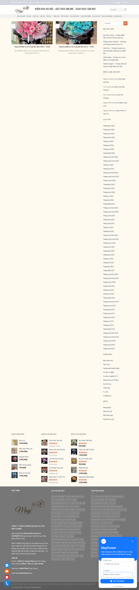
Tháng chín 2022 (109, 247)
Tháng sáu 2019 (108, 313)
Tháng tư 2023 (108, 227)
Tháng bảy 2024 (109, 188)
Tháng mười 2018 (109, 341)
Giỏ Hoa (42, 16)
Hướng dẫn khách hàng (111, 368)
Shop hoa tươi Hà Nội (110, 380)
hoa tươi (122, 519)
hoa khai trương (56, 509)
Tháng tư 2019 (108, 321)
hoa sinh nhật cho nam (58, 513)
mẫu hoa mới (55, 552)
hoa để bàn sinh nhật (74, 532)
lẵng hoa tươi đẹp (57, 549)
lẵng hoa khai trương (79, 542)
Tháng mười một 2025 (111, 161)
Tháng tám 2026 (109, 126)
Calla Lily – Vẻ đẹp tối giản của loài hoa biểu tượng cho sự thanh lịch (114, 50)
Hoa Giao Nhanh (107, 16)
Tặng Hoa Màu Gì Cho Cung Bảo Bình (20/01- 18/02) (32, 47)
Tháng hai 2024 (108, 200)
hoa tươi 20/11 (95, 523)
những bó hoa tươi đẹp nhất (69, 552)
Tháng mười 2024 (109, 180)
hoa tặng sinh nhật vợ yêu (59, 532)
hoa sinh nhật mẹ (57, 516)
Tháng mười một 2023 (111, 212)
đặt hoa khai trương (68, 559)
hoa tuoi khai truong (57, 519)
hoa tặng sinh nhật (57, 526)
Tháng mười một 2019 (111, 302)
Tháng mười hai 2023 (110, 208)
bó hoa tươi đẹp (71, 500)
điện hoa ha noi (56, 559)
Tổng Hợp (106, 388)
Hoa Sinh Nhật (74, 16)
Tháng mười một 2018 (111, 337)
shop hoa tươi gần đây (58, 556)
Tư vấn (105, 392)
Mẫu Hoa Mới (21, 16)
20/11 (93, 496)
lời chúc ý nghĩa (108, 372)
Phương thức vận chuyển (37, 584)
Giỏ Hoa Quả (65, 16)
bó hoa (68, 496)
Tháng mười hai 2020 (110, 274)
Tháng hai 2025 (108, 169)
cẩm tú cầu (112, 503)
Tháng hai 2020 (108, 294)
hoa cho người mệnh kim (108, 509)
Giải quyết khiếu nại (54, 584)
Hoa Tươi (106, 364)
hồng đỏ (62, 536)
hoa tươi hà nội (95, 529)
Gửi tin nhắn (118, 581)
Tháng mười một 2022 (111, 239)
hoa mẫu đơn (106, 513)
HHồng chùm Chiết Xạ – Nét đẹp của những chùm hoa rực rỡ (114, 43)
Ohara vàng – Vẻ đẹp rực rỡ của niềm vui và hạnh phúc (114, 58)
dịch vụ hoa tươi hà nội (72, 506)
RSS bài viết (107, 411)
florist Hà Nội (110, 506)
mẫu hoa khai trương (78, 549)
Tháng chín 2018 (109, 345)
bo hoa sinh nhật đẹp (58, 496)
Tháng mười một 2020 (111, 278)
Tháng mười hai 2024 (110, 173)
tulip (81, 556)
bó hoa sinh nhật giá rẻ (58, 500)
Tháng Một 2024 (109, 204)
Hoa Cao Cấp (96, 16)
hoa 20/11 (119, 506)
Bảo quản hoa (108, 360)
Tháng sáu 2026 (108, 134)
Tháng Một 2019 (109, 329)
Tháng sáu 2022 (108, 255)
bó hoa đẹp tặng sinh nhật (99, 503)
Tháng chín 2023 (109, 216)
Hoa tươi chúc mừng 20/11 (99, 526)
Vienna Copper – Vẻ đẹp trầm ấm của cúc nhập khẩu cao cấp (115, 65)
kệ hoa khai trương (96, 546)
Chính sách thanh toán (85, 584)
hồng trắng (55, 536)
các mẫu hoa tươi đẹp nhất (77, 503)
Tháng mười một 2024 (111, 177)
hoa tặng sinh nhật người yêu (73, 526)
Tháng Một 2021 (109, 270)
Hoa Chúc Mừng (86, 16)
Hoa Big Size (118, 16)
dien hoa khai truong (58, 506)
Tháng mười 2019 (109, 306)
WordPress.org (108, 419)
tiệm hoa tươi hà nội (72, 556)
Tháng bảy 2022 (109, 251)
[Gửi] (125, 9)
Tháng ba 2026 (108, 145)
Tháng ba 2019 (108, 325)
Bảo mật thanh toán (18, 584)
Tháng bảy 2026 (109, 130)
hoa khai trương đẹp (68, 509)
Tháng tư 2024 (108, 196)
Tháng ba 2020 (108, 290)
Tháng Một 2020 (109, 298)
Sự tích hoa (107, 384)
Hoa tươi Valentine (112, 532)
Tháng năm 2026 (109, 137)
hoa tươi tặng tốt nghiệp (75, 523)
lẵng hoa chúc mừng (77, 539)
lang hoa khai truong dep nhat (60, 539)
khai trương (70, 536)
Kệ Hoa (49, 16)
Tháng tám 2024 (109, 184)
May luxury (67, 549)
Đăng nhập (107, 408)
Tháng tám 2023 (109, 220)
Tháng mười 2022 (109, 243)
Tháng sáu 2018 (108, 349)
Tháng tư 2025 (108, 165)
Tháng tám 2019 (109, 310)
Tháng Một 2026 (109, 153)
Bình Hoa (56, 16)
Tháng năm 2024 (109, 192)
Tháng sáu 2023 (108, 223)
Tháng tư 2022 (108, 259)
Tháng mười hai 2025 (110, 157)
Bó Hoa (29, 16)
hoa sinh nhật (80, 509)
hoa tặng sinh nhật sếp (58, 529)
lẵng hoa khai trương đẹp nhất (60, 546)
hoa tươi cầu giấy (70, 519)
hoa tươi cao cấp (107, 523)
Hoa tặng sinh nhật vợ (73, 529)
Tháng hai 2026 (108, 149)
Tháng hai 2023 (108, 231)
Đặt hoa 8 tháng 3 (96, 556)
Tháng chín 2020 (109, 286)
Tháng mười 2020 (109, 282)
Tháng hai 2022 (108, 263)
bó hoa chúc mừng (77, 496)
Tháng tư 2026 (108, 141)
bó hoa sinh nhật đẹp (97, 500)
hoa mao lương (95, 513)
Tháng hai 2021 (108, 267)
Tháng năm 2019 (109, 317)
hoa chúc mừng (121, 509)
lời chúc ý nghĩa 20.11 (110, 376)
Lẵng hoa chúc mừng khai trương (61, 542)
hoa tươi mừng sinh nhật (59, 523)
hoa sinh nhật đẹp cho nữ (71, 516)
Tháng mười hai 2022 (110, 235)
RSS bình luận (108, 415)
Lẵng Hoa (36, 16)
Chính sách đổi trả (69, 584)
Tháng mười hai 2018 (110, 333)
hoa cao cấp (95, 509)
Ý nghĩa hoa (107, 396)
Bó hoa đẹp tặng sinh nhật (59, 503)
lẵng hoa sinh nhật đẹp (77, 546)
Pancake (121, 586)
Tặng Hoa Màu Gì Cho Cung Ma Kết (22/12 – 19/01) (76, 47)
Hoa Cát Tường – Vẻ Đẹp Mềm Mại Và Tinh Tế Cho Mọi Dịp (114, 36)
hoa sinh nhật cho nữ (73, 513)
